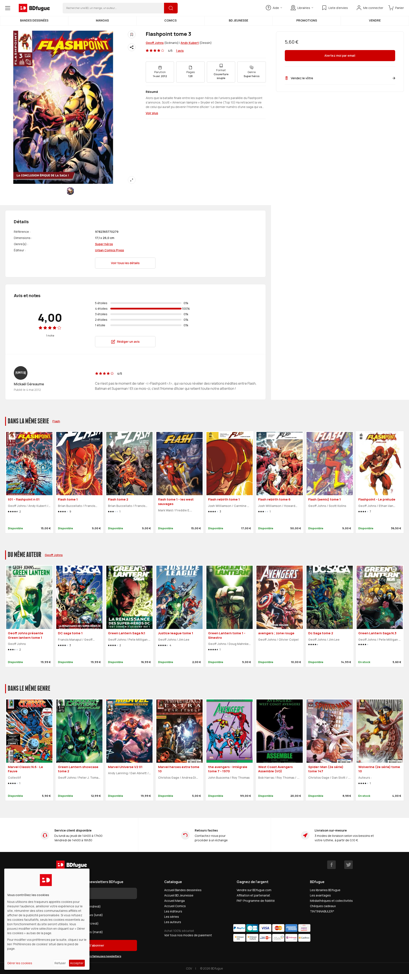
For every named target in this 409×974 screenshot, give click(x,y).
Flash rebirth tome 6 (274, 499)
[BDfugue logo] (34, 8)
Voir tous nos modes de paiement (188, 935)
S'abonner (96, 945)
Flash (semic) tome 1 (324, 499)
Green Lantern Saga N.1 (126, 633)
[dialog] (46, 919)
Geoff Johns (155, 43)
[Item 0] (70, 191)
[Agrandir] (131, 180)
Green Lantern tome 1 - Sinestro (226, 635)
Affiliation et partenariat (253, 895)
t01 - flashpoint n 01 (24, 499)
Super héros (104, 244)
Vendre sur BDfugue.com (254, 890)
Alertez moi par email (339, 56)
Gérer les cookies (19, 963)
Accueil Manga (174, 901)
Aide (276, 8)
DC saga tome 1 (70, 633)
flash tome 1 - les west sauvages (176, 501)
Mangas (102, 20)
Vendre (375, 20)
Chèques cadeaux (323, 906)
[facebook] (331, 864)
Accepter (77, 963)
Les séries (171, 917)
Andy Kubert (190, 43)
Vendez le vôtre (302, 78)
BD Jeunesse (238, 20)
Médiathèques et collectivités (331, 901)
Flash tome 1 (68, 499)
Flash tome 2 (118, 499)
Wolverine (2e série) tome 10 (379, 769)
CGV (189, 968)
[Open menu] (7, 8)
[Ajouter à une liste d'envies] (131, 34)
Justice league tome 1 (175, 633)
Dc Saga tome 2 (320, 633)
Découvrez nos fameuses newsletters (96, 956)
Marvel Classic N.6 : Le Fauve (25, 769)
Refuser (60, 963)
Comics (170, 20)
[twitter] (348, 864)
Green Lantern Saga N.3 (377, 633)
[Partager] (131, 47)
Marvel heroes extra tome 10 (178, 769)
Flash (56, 421)
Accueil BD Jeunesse (178, 895)
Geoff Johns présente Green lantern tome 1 (25, 635)
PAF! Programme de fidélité (256, 901)
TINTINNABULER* (322, 911)
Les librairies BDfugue (325, 890)
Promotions (306, 20)
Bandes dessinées (34, 20)
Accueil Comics (175, 906)
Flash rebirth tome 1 (224, 499)
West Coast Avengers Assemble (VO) (275, 769)
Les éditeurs (173, 911)
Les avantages (320, 895)
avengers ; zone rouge (276, 633)
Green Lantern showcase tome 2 (78, 769)
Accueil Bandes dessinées (183, 890)
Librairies (303, 8)
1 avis (180, 51)
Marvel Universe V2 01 (125, 767)
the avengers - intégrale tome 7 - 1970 (227, 769)
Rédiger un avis (128, 342)
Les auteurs (172, 922)
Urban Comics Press (109, 250)
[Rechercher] (171, 8)
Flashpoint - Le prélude (376, 499)
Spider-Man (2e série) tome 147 (325, 769)
